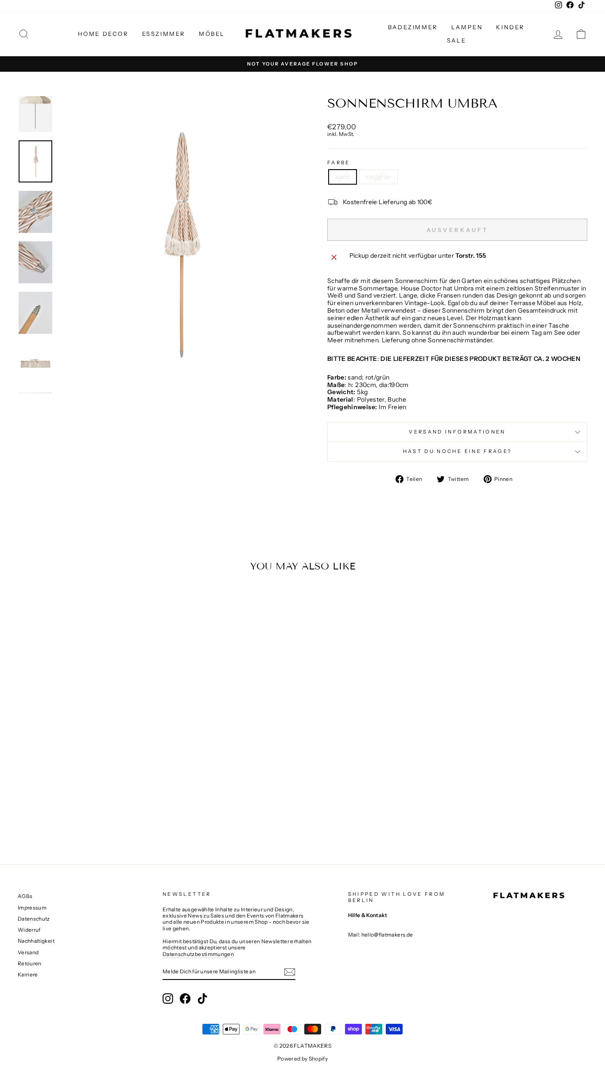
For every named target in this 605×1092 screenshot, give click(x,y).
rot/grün (378, 177)
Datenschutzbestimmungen (198, 954)
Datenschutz (34, 918)
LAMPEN (467, 27)
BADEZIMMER (413, 27)
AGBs (25, 896)
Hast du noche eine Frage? (457, 451)
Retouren (30, 963)
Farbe (338, 163)
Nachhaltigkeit (36, 940)
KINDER (510, 27)
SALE (456, 40)
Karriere (28, 974)
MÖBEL (212, 33)
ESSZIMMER (164, 33)
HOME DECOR (103, 33)
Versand (28, 952)
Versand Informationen (457, 432)
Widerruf (29, 929)
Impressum (32, 907)
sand (342, 177)
